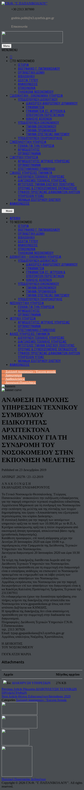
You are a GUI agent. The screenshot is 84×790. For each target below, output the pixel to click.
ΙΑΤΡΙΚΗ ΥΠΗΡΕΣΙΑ (25, 157)
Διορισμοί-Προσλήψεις (20, 382)
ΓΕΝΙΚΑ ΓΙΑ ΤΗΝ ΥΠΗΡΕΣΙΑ (36, 146)
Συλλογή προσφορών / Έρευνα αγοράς (30, 371)
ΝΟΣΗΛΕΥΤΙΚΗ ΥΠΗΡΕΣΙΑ (29, 142)
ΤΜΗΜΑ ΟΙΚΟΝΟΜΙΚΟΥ (41, 126)
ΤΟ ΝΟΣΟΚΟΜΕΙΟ (23, 61)
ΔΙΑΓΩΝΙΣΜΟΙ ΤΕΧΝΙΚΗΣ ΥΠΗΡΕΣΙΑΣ (42, 180)
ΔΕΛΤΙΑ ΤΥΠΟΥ (28, 80)
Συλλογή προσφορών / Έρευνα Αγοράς (41, 700)
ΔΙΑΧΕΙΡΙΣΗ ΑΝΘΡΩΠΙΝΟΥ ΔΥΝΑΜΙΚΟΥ (52, 103)
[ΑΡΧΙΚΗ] (11, 57)
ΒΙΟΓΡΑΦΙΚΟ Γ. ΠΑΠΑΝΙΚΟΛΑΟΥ (39, 69)
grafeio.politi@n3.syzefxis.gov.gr (32, 18)
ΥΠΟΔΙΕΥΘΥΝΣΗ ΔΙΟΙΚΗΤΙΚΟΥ (38, 99)
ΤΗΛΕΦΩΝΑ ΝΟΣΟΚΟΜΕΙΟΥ (36, 92)
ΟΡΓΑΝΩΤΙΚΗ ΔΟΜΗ (31, 72)
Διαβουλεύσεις (15, 379)
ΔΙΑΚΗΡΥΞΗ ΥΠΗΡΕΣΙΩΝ (31, 683)
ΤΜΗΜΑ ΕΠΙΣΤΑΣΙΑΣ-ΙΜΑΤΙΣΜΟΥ (48, 134)
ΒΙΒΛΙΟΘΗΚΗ (26, 76)
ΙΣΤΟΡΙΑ (23, 65)
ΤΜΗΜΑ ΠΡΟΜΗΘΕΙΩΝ (41, 130)
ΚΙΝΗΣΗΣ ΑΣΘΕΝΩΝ (39, 119)
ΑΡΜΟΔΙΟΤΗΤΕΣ (29, 150)
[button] (10, 50)
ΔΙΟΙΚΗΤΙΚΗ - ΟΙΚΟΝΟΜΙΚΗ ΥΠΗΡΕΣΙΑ (37, 96)
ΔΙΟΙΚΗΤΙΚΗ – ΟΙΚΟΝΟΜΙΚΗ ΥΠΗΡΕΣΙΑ (35, 257)
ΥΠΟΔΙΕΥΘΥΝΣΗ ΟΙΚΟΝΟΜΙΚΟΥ (38, 123)
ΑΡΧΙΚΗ (15, 218)
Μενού (8, 210)
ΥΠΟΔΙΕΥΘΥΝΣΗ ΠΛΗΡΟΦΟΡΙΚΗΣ (40, 138)
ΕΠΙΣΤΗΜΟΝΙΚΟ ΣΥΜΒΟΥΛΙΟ (36, 169)
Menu (6, 45)
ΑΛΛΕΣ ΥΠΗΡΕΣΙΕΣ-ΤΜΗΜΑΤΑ (32, 173)
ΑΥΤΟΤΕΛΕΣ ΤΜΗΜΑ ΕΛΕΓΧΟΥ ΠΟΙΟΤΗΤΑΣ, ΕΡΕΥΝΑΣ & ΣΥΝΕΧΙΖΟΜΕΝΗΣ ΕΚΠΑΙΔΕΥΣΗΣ (47, 186)
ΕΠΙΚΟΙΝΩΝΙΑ (26, 88)
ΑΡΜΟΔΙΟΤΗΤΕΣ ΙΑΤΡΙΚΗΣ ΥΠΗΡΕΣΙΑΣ (44, 161)
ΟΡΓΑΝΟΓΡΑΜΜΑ (29, 153)
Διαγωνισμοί (13, 375)
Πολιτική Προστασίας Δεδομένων (24, 779)
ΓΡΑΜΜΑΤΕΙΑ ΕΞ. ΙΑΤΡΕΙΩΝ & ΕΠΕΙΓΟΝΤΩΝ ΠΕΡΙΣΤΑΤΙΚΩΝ (45, 113)
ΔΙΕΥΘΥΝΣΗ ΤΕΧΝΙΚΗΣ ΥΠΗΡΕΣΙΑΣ (41, 177)
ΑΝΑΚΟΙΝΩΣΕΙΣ (28, 84)
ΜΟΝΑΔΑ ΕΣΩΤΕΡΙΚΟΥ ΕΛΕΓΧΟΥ (39, 200)
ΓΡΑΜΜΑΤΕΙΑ (35, 107)
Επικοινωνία (18, 26)
